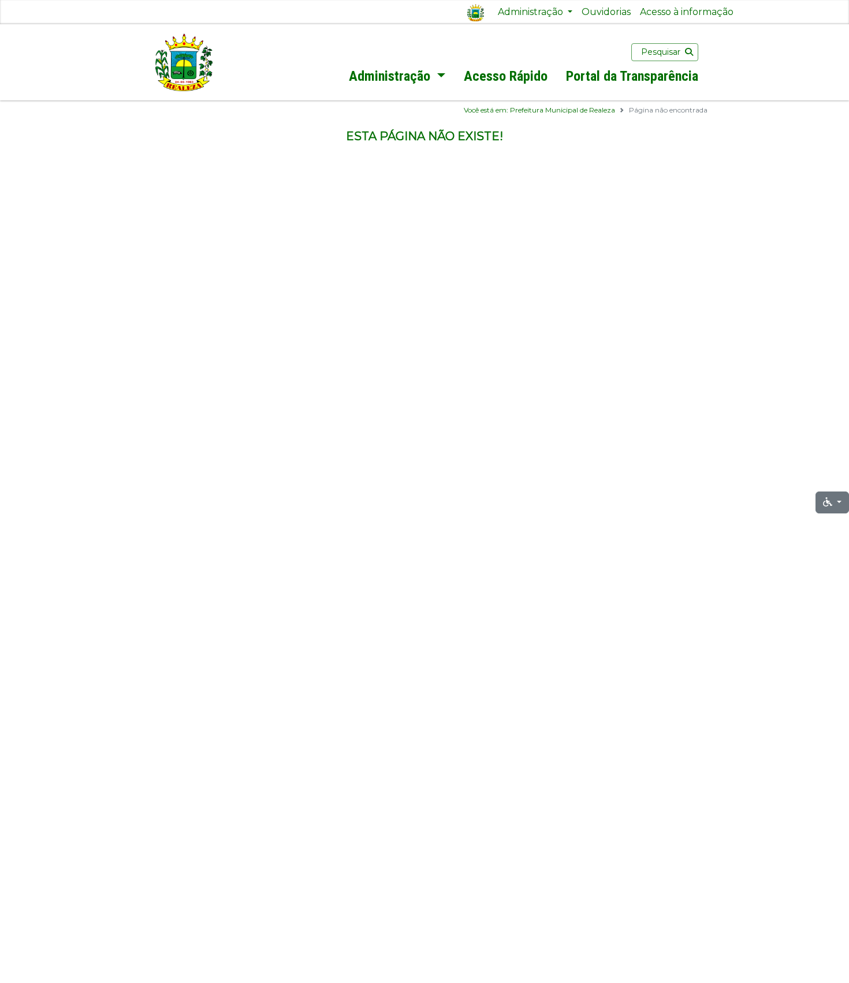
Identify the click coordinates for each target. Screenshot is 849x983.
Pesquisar (660, 52)
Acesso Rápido (506, 76)
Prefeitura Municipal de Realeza (562, 110)
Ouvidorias (606, 11)
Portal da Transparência (632, 76)
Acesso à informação (686, 11)
